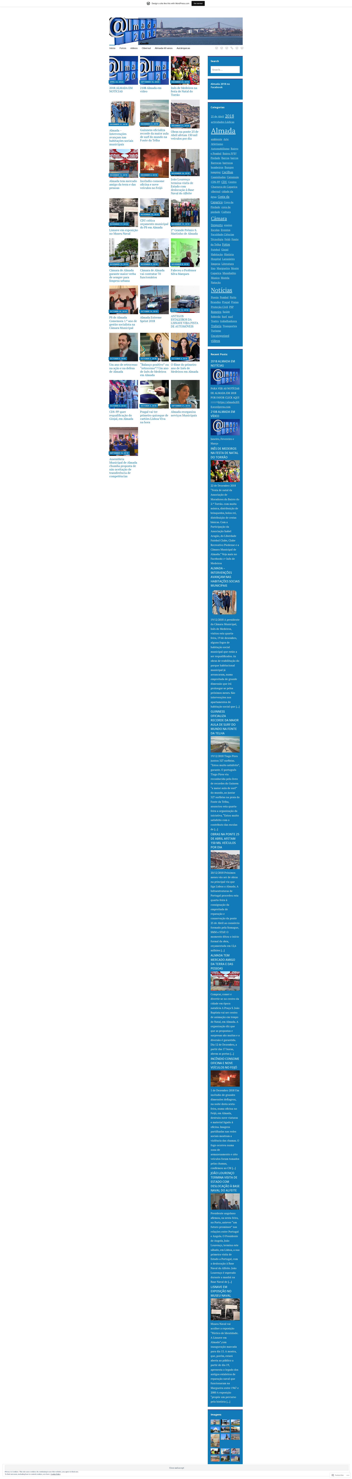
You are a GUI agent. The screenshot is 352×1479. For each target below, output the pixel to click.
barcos (234, 158)
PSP (231, 307)
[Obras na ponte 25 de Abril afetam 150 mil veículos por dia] (225, 868)
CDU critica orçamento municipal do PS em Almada (154, 224)
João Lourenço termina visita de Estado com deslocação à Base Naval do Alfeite (182, 186)
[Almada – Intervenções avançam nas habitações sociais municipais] (224, 615)
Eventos (225, 230)
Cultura (226, 212)
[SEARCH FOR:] (225, 69)
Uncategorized (220, 335)
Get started (198, 3)
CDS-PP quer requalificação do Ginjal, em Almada (121, 415)
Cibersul (146, 48)
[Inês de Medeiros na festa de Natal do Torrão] (225, 481)
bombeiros (217, 167)
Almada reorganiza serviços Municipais (184, 413)
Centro (232, 182)
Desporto (217, 225)
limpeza (215, 263)
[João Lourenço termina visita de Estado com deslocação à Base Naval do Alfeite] (225, 1208)
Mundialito (229, 273)
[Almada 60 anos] (236, 46)
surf (230, 316)
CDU (224, 182)
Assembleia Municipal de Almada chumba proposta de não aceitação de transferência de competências (123, 467)
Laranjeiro (228, 259)
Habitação (217, 254)
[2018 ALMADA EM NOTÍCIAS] (225, 383)
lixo (213, 268)
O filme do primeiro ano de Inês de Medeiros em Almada (184, 368)
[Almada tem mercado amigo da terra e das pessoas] (225, 989)
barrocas (228, 162)
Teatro (215, 321)
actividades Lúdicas (222, 122)
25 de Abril (217, 116)
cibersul (215, 191)
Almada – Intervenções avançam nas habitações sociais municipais (121, 137)
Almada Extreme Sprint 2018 (151, 319)
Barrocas (216, 162)
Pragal (226, 302)
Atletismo (217, 144)
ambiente (216, 139)
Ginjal (224, 249)
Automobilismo (220, 148)
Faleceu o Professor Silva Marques (183, 272)
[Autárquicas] (241, 46)
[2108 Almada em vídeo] (225, 434)
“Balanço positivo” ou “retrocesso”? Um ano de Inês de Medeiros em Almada (154, 370)
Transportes (230, 326)
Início (112, 48)
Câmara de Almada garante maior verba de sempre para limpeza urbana (122, 275)
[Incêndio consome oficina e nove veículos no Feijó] (225, 1085)
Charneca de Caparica (224, 187)
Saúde (226, 311)
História (229, 254)
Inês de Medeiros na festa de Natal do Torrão (184, 91)
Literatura (228, 263)
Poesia (215, 297)
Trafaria (216, 326)
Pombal (224, 297)
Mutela (225, 277)
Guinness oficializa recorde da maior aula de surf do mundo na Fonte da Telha (154, 135)
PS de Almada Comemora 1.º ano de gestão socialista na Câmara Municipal (123, 322)
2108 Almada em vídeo (150, 89)
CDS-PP (215, 182)
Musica (215, 278)
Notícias (221, 290)
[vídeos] (226, 46)
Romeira (216, 312)
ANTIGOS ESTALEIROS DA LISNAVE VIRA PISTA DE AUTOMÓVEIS (184, 321)
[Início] (216, 46)
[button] (215, 1422)
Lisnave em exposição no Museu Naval (123, 231)
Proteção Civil (219, 307)
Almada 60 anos (164, 48)
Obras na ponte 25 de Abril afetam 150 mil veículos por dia (184, 135)
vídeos (134, 48)
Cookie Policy (56, 1474)
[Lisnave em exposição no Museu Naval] (225, 1319)
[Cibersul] (231, 46)
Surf (224, 316)
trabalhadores (228, 321)
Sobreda (216, 316)
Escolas (215, 230)
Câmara (219, 218)
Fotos (122, 48)
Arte (226, 139)
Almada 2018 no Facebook (220, 85)
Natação (216, 282)
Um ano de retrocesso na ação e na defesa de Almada (123, 368)
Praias (235, 302)
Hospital (216, 259)
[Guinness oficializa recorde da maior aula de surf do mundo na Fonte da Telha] (225, 751)
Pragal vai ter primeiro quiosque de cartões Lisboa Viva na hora (154, 417)
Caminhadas (218, 177)
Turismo (216, 331)
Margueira (223, 268)
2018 (229, 116)
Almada (223, 130)
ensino (228, 225)
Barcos (225, 158)
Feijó (227, 239)
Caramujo (233, 177)
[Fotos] (221, 46)
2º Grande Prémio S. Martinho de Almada (184, 231)
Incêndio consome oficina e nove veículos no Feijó (152, 184)
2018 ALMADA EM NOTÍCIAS (121, 89)
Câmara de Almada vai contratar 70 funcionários (152, 273)
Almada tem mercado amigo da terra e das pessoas (123, 184)
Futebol (215, 249)
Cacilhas (227, 172)
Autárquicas (183, 48)
